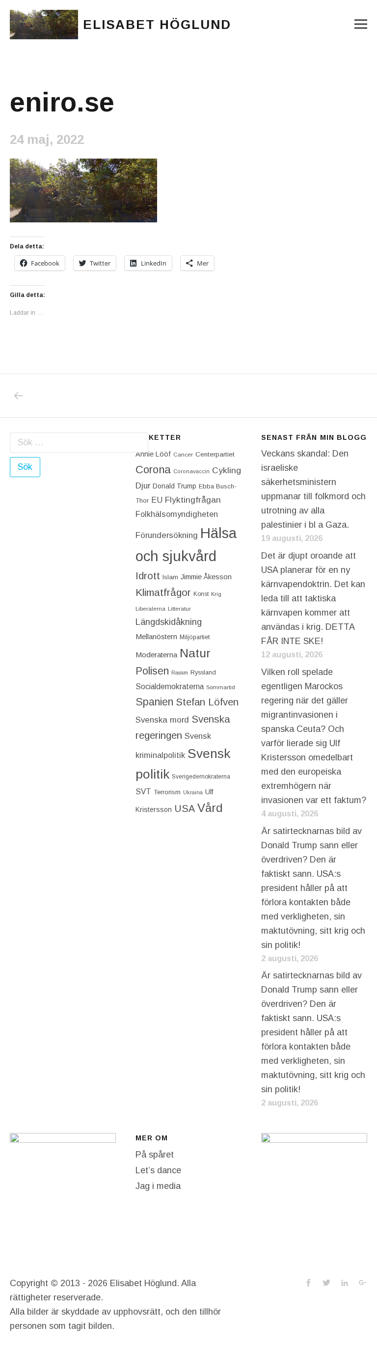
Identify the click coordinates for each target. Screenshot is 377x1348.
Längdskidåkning (168, 622)
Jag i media (158, 1186)
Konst (201, 594)
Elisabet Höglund (157, 24)
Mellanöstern (156, 636)
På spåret (154, 1154)
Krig (216, 594)
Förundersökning (166, 535)
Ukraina (193, 792)
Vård (210, 807)
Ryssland (203, 672)
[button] (44, 24)
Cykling (226, 470)
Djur (142, 485)
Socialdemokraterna (169, 686)
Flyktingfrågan (193, 500)
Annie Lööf (153, 454)
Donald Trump (174, 486)
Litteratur (179, 609)
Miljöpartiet (195, 637)
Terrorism (167, 792)
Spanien (154, 701)
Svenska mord (162, 720)
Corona (153, 469)
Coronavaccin (191, 471)
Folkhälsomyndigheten (176, 514)
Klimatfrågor (163, 592)
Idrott (147, 575)
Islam (170, 577)
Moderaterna (156, 654)
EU (156, 499)
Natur (195, 653)
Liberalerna (150, 609)
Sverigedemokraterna (201, 776)
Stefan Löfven (207, 702)
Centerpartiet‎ (215, 454)
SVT (143, 791)
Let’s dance (158, 1170)
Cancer (183, 454)
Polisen (152, 670)
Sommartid (220, 687)
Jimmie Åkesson (206, 577)
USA (184, 808)
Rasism (179, 672)
